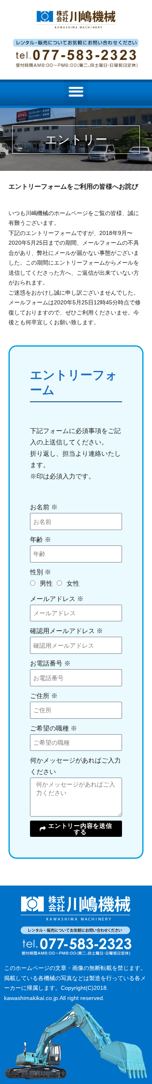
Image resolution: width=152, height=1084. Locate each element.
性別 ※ (40, 572)
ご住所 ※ (44, 695)
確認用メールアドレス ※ (66, 630)
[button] (76, 91)
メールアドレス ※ (56, 598)
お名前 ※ (44, 507)
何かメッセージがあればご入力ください (75, 766)
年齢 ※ (40, 539)
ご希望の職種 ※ (53, 728)
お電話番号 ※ (50, 663)
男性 (46, 583)
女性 (72, 583)
